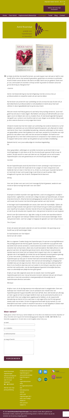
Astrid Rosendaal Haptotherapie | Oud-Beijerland (23, 5)
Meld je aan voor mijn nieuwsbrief (54, 8)
